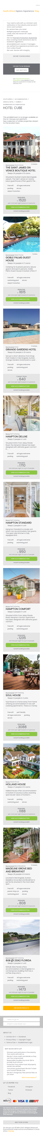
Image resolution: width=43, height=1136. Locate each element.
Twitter (10, 1090)
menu (34, 5)
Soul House (13, 695)
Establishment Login (25, 1043)
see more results (21, 1008)
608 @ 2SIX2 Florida (18, 960)
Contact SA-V (11, 1037)
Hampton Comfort (18, 609)
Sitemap (11, 1131)
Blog (9, 1093)
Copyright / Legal (25, 1040)
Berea (8, 434)
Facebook (11, 1087)
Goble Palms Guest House (18, 259)
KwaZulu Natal (8, 102)
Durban (18, 102)
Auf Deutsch (21, 70)
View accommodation (20, 207)
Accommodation (21, 99)
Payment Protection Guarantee (25, 38)
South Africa (8, 99)
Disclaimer (22, 1037)
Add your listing (21, 1122)
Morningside (10, 165)
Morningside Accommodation (14, 104)
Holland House (16, 784)
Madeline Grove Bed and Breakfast (19, 870)
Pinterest (29, 1090)
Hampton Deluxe (16, 436)
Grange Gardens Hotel (21, 349)
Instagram (29, 1087)
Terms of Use (11, 1043)
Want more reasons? (29, 1078)
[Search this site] (30, 5)
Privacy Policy (11, 1040)
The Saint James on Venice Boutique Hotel (21, 169)
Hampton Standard (19, 522)
